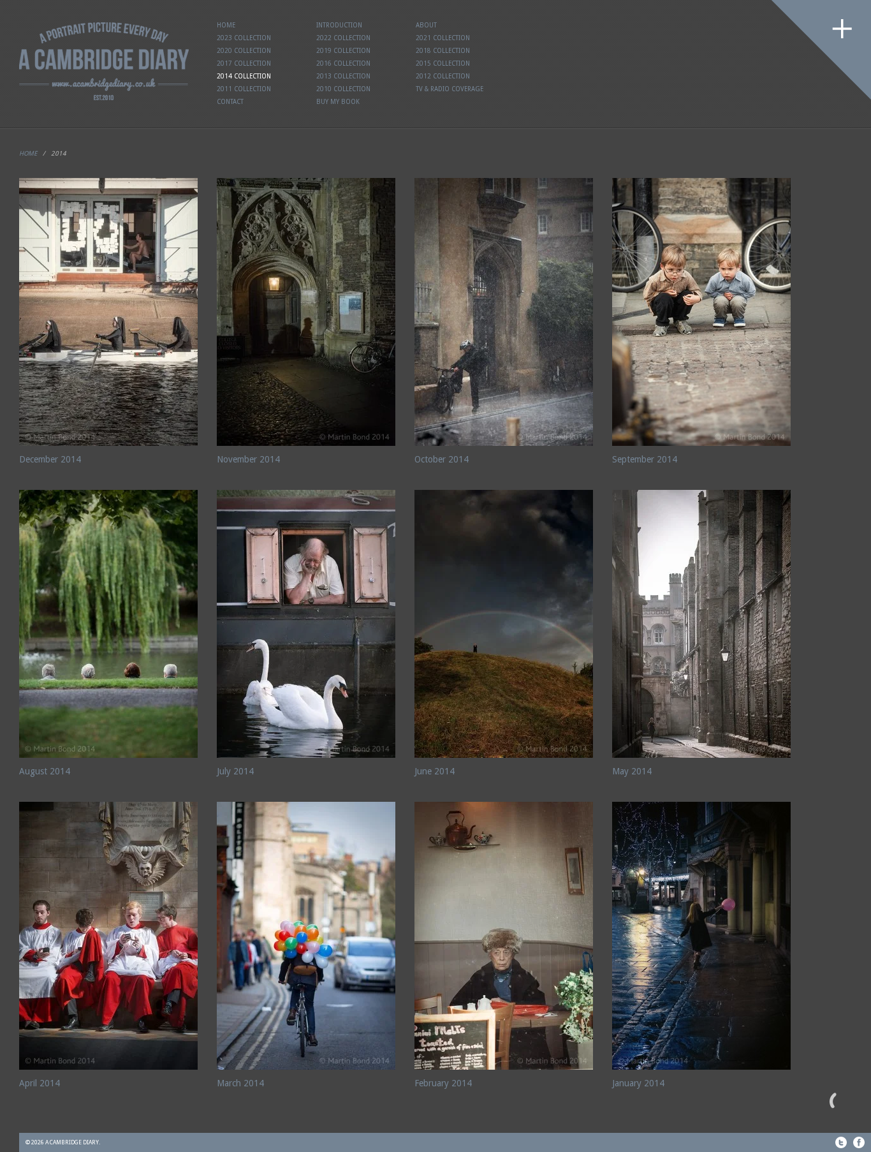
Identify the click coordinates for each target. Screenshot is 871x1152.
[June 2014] (503, 624)
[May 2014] (701, 624)
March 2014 (240, 1083)
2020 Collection (244, 50)
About (426, 25)
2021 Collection (443, 37)
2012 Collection (443, 76)
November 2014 (248, 459)
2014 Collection (244, 76)
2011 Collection (244, 88)
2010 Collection (343, 88)
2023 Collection (244, 37)
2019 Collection (343, 50)
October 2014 (441, 459)
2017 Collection (244, 63)
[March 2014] (306, 936)
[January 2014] (701, 936)
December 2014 (50, 459)
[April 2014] (108, 936)
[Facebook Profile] (859, 1142)
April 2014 (39, 1083)
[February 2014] (503, 936)
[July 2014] (306, 624)
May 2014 (632, 771)
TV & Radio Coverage (449, 88)
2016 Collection (343, 63)
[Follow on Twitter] (841, 1142)
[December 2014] (108, 312)
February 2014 (443, 1083)
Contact (230, 101)
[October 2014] (503, 312)
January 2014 (638, 1083)
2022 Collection (343, 37)
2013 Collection (343, 76)
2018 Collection (443, 50)
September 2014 (644, 459)
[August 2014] (108, 624)
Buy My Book (338, 101)
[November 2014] (306, 312)
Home (226, 25)
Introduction (339, 25)
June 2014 (434, 771)
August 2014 (44, 771)
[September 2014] (701, 312)
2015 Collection (443, 63)
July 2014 (235, 771)
